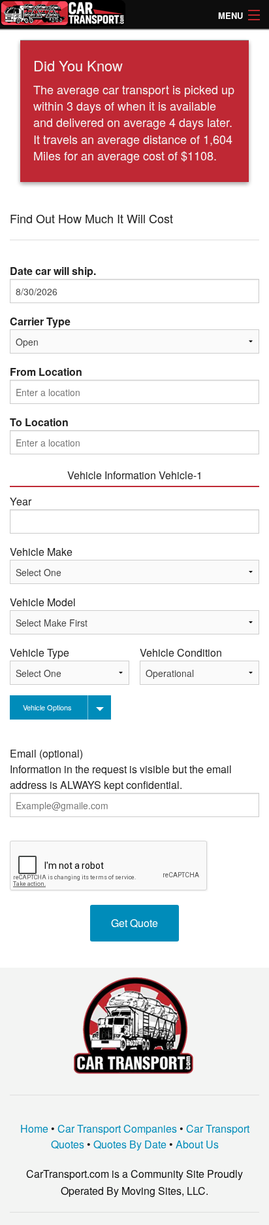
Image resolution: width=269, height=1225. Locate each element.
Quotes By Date (129, 1144)
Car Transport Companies (117, 1128)
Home (34, 1128)
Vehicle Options (47, 707)
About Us (197, 1144)
